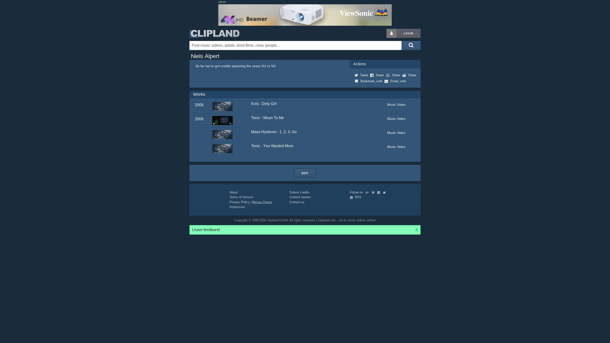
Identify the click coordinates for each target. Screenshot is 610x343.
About (233, 192)
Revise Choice (262, 202)
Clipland (214, 33)
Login (408, 33)
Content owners (300, 197)
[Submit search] (411, 45)
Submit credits (300, 192)
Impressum (237, 207)
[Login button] (391, 33)
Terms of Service (241, 197)
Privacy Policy (239, 202)
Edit (305, 173)
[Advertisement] (458, 100)
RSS (357, 197)
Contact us (297, 202)
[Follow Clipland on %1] (368, 192)
